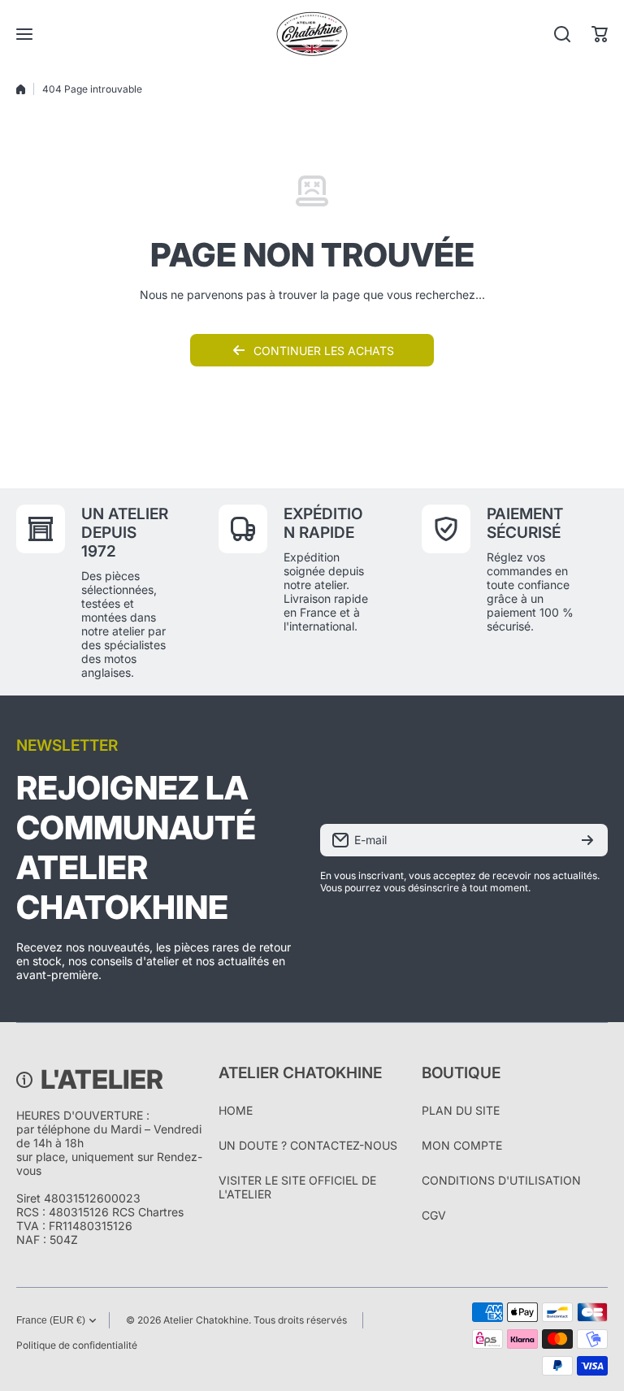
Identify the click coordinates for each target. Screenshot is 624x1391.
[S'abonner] (587, 840)
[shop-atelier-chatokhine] (312, 34)
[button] (600, 34)
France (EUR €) (50, 1320)
